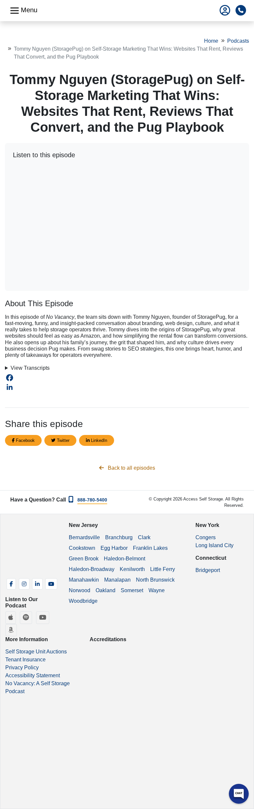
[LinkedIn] (127, 387)
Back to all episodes (130, 468)
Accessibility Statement (32, 675)
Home (211, 41)
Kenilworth (132, 569)
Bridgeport (207, 570)
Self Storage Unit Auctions (36, 651)
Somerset (132, 590)
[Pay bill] (225, 11)
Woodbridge (83, 601)
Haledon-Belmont (124, 558)
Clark (144, 537)
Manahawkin (84, 580)
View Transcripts (30, 368)
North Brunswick (155, 580)
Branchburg (119, 537)
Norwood (79, 590)
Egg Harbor (114, 548)
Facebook (25, 440)
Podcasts (238, 41)
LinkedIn (98, 440)
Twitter (62, 440)
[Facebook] (127, 377)
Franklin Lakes (150, 548)
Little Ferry (162, 569)
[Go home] (32, 547)
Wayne (156, 590)
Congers (205, 537)
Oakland (105, 590)
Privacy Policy (22, 667)
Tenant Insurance (25, 659)
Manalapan (117, 580)
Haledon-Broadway (91, 569)
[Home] (129, 10)
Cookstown (82, 548)
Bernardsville (84, 537)
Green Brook (84, 558)
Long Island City (214, 545)
